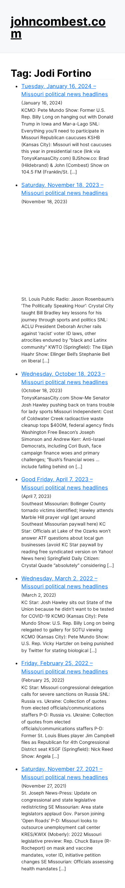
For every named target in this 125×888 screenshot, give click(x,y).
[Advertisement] (67, 250)
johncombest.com (58, 27)
